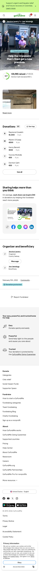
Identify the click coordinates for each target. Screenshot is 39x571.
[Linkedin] (31, 226)
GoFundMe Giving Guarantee (24, 354)
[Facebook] (13, 226)
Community (25, 280)
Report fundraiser (21, 297)
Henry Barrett (14, 147)
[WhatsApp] (19, 226)
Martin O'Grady (15, 140)
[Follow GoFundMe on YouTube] (8, 498)
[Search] (4, 15)
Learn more (10, 8)
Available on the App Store (21, 505)
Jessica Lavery (14, 252)
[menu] (35, 15)
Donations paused (20, 51)
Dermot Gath (14, 163)
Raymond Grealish (16, 132)
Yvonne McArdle (15, 155)
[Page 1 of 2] (19, 65)
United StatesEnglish (20, 492)
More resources (9, 480)
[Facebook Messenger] (25, 226)
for (20, 21)
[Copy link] (7, 226)
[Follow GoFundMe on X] (12, 498)
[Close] (35, 6)
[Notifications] (30, 15)
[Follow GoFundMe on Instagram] (17, 498)
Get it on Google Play (9, 505)
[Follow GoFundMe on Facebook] (4, 498)
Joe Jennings (14, 267)
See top (32, 126)
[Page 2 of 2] (20, 65)
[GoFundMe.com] (19, 15)
